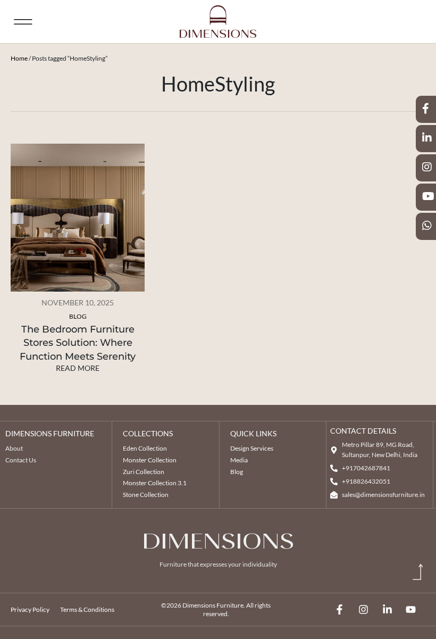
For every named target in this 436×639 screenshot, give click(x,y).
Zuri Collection (143, 472)
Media (239, 460)
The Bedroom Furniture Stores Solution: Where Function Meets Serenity (78, 342)
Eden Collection (145, 448)
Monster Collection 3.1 (155, 483)
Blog (78, 316)
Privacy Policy (30, 609)
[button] (23, 21)
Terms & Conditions (87, 609)
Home (19, 58)
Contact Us (20, 460)
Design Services (251, 448)
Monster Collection (150, 460)
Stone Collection (146, 495)
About (14, 448)
